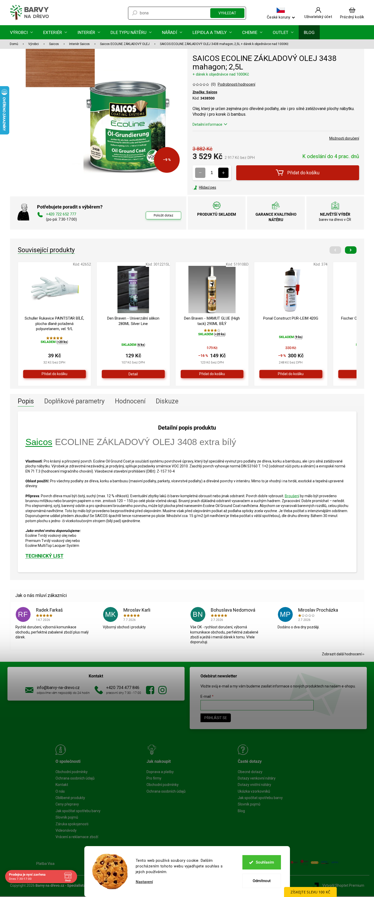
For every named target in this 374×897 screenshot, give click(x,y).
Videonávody (66, 830)
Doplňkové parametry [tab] (74, 401)
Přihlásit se (215, 718)
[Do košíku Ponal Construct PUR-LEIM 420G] (290, 374)
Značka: (205, 92)
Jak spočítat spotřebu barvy (78, 811)
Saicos (38, 442)
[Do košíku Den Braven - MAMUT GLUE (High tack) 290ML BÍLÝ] (212, 374)
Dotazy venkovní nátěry (257, 778)
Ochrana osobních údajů (75, 778)
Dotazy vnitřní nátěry (254, 785)
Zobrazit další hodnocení (342, 654)
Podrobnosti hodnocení (236, 84)
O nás (60, 791)
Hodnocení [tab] (130, 401)
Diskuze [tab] (167, 401)
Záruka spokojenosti (72, 824)
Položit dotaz (163, 215)
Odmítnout (262, 880)
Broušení (292, 496)
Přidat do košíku (303, 172)
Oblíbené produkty (70, 798)
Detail (133, 374)
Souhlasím (265, 862)
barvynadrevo (162, 690)
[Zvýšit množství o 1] (223, 173)
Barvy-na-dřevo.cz (150, 690)
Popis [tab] (26, 401)
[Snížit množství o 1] (200, 173)
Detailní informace (207, 124)
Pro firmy (154, 778)
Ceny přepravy (67, 804)
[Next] (351, 250)
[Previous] (335, 250)
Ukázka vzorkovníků (254, 791)
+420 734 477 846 (122, 687)
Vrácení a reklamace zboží (77, 837)
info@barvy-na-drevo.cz (58, 687)
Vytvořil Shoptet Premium (343, 885)
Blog (241, 811)
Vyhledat (227, 13)
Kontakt (62, 785)
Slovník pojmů (67, 817)
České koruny (278, 17)
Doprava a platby (160, 772)
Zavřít (220, 187)
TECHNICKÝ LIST (44, 556)
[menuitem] (21, 32)
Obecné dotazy (250, 772)
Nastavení (144, 882)
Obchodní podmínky (72, 772)
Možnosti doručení (344, 138)
